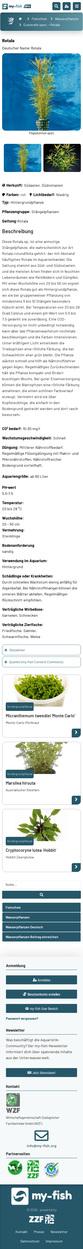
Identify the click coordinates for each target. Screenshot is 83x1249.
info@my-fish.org (41, 1145)
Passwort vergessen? (22, 1018)
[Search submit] (41, 895)
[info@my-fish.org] (41, 1136)
